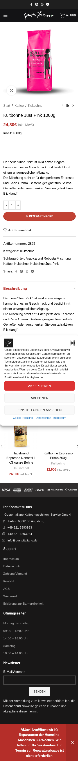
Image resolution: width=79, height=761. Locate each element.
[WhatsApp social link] (42, 4)
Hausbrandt (21, 468)
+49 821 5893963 (19, 527)
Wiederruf (10, 596)
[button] (72, 343)
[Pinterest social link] (37, 4)
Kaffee (19, 105)
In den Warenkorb (39, 216)
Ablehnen (39, 398)
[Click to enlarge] (11, 90)
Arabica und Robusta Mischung (48, 258)
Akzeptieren (39, 385)
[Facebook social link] (31, 4)
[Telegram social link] (47, 4)
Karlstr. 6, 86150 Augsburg (25, 521)
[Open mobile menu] (5, 15)
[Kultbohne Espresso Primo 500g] (58, 431)
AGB (6, 588)
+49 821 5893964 (19, 534)
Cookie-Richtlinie (23, 417)
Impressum (59, 417)
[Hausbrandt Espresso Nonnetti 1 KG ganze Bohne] (20, 431)
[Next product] (73, 105)
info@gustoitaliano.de (22, 540)
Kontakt (8, 581)
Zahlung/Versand (15, 573)
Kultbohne (35, 105)
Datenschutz (43, 417)
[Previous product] (62, 105)
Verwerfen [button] (72, 742)
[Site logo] (39, 15)
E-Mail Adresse (14, 672)
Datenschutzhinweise (18, 706)
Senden (39, 691)
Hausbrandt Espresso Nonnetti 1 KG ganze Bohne (21, 457)
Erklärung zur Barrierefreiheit (23, 603)
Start (6, 105)
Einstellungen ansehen (40, 410)
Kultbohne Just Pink (44, 263)
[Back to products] (67, 105)
